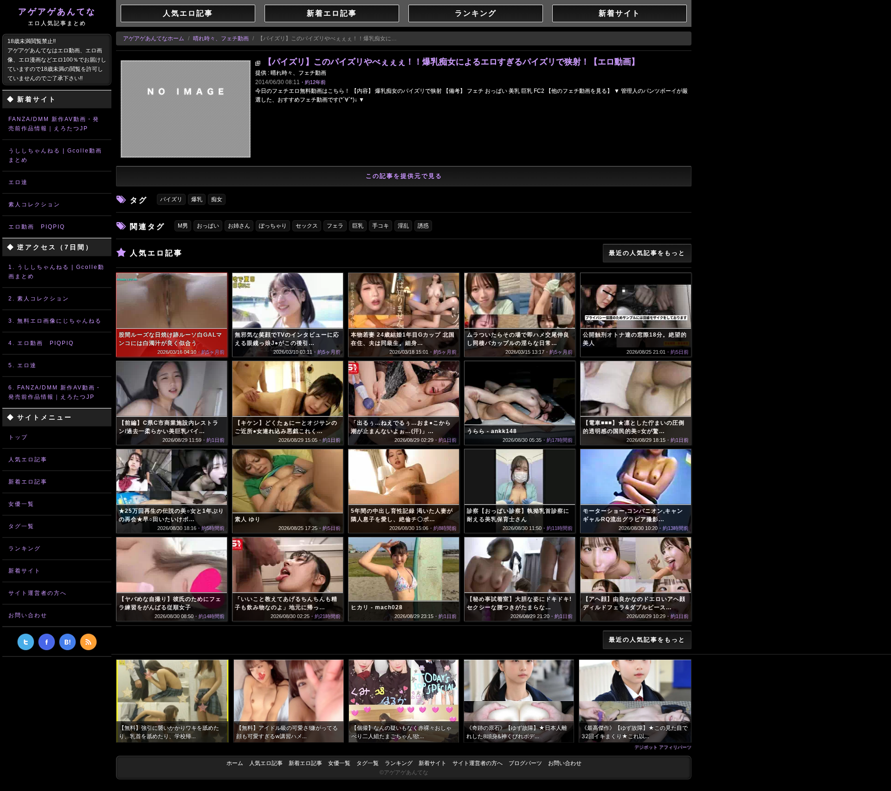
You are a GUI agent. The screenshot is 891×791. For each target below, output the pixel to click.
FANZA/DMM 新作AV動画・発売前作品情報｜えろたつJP (53, 124)
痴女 (216, 199)
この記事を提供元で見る (404, 175)
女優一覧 (21, 504)
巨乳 (357, 226)
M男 (183, 226)
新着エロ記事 (27, 481)
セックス (307, 226)
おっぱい (208, 226)
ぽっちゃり (273, 226)
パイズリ (171, 199)
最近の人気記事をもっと (647, 252)
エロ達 (18, 182)
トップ (18, 437)
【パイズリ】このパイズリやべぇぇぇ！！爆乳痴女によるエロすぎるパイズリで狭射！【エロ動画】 (451, 61)
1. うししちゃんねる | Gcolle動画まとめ (56, 272)
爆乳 (196, 199)
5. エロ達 (22, 365)
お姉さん (239, 226)
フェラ (335, 226)
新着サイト (24, 571)
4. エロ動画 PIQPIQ (41, 343)
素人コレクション (34, 204)
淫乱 (403, 226)
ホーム (234, 763)
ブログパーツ (525, 763)
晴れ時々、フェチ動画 (221, 38)
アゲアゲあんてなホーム (153, 38)
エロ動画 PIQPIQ (36, 226)
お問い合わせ (27, 615)
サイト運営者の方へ (37, 593)
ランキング (24, 548)
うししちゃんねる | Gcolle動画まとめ (55, 155)
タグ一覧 (21, 526)
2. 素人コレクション (38, 298)
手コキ (380, 226)
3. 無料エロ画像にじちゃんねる (55, 321)
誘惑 (423, 226)
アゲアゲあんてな (57, 16)
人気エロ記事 (27, 459)
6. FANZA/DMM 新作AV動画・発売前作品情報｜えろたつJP (55, 392)
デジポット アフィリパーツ (662, 747)
